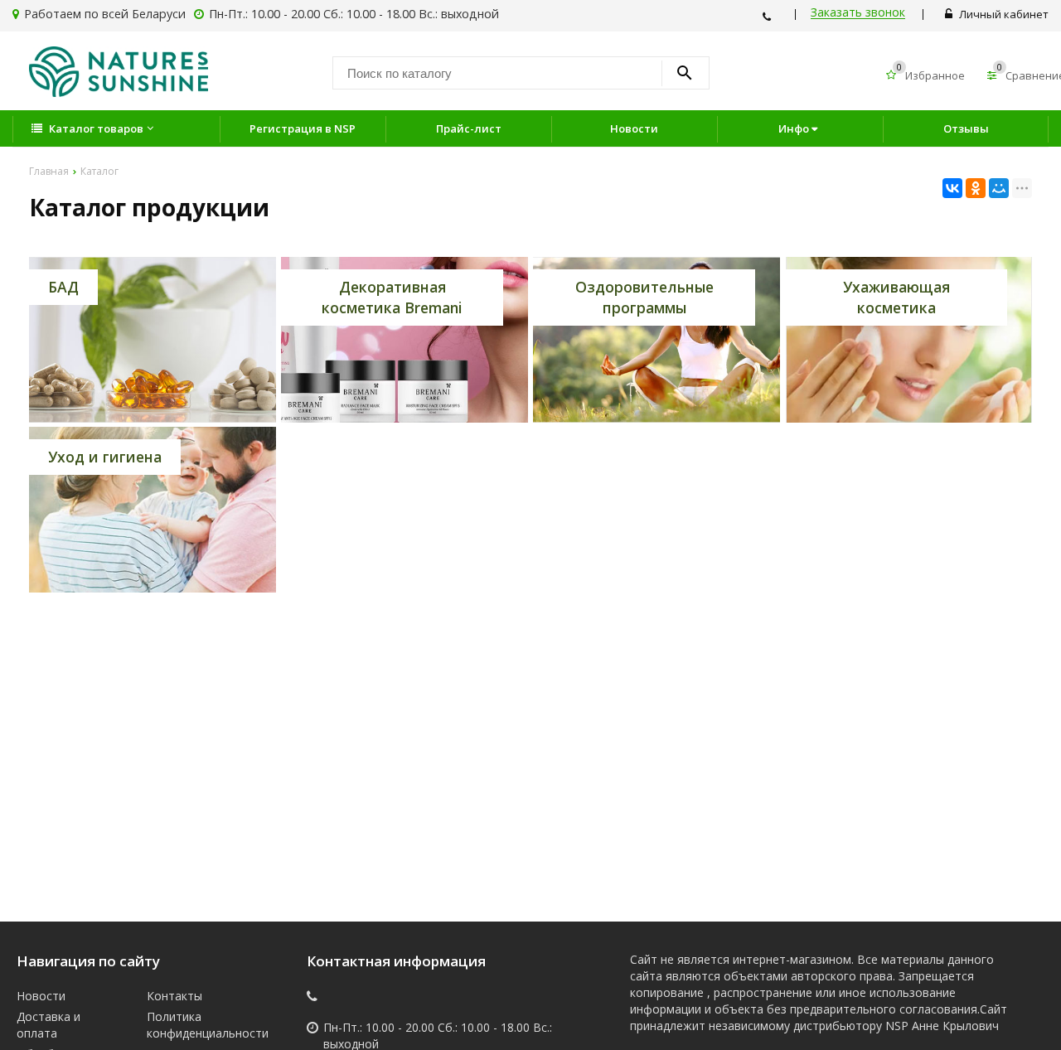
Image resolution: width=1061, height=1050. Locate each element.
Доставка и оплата (48, 1025)
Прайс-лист (468, 128)
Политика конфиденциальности (200, 1025)
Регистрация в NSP (303, 128)
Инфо (794, 128)
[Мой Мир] (999, 188)
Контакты (174, 996)
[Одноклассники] (976, 188)
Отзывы (966, 128)
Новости (634, 128)
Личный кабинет (1003, 14)
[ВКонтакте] (952, 188)
